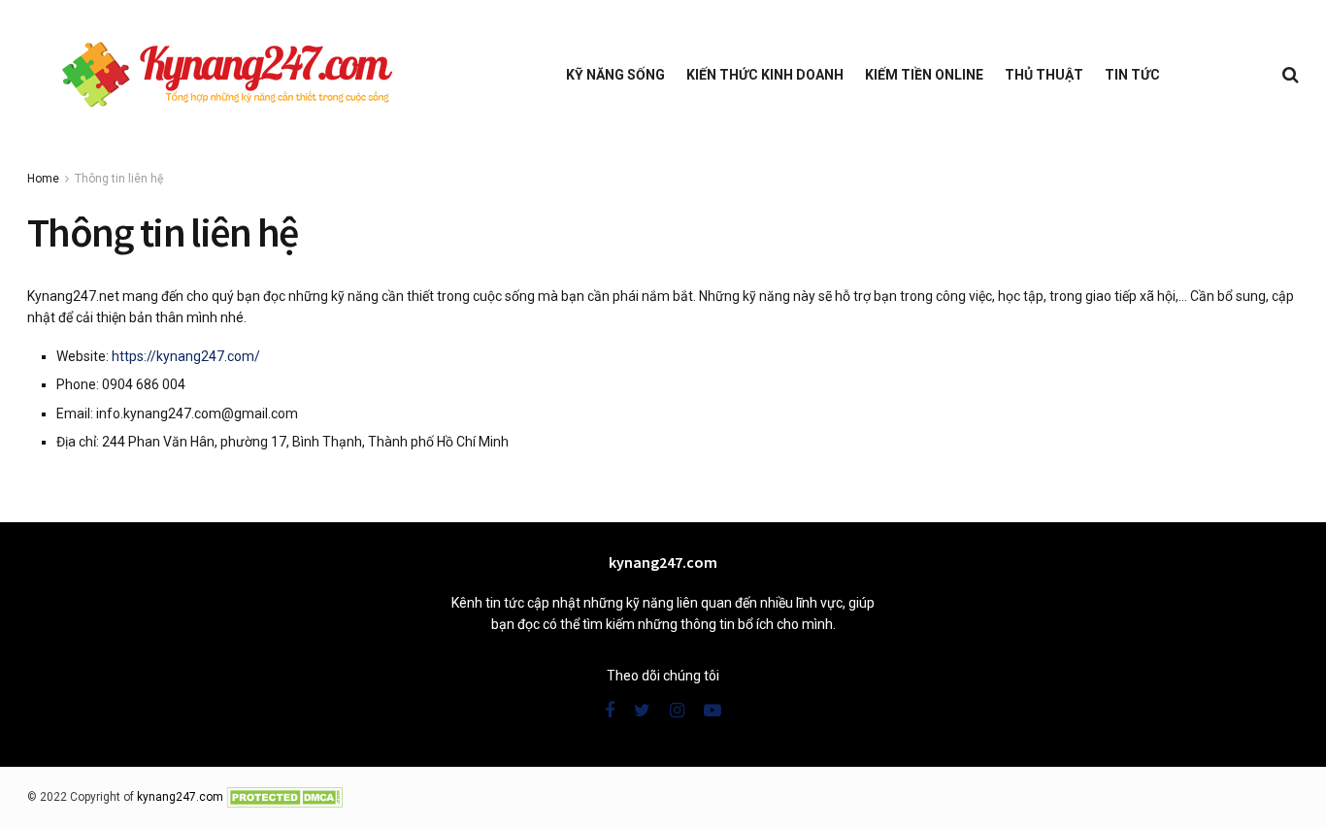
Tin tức (1132, 75)
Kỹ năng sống (615, 75)
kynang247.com (180, 797)
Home (43, 178)
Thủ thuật (1044, 75)
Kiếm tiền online (924, 75)
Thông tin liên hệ (119, 178)
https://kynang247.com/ (186, 356)
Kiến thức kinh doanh (765, 75)
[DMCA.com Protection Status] (284, 797)
